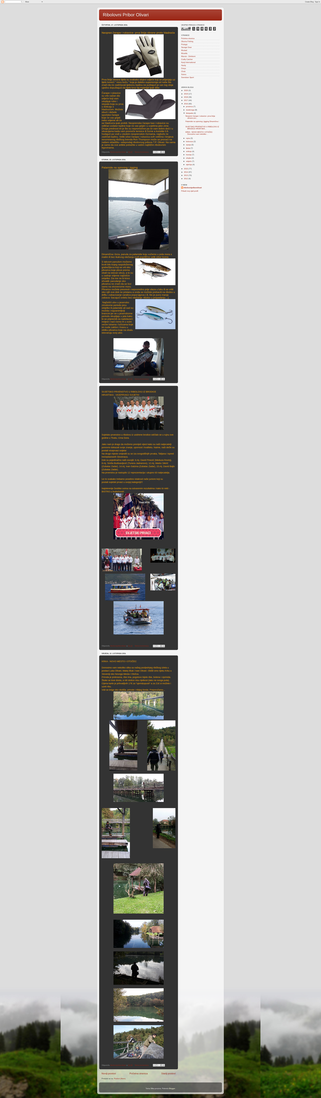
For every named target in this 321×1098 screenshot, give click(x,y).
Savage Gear (186, 47)
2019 (186, 94)
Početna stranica (139, 1073)
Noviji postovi (109, 1073)
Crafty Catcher (187, 59)
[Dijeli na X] (159, 152)
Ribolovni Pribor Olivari (126, 14)
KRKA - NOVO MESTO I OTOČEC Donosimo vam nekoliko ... (199, 133)
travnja (189, 155)
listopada (190, 113)
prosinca (189, 106)
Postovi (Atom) (120, 1079)
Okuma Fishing (187, 41)
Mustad (184, 50)
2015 (186, 169)
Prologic (184, 44)
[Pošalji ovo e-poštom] (154, 152)
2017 (186, 100)
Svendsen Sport (187, 77)
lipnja (188, 148)
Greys (183, 68)
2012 (186, 179)
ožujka (189, 158)
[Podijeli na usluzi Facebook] (161, 152)
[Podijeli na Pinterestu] (163, 152)
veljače (189, 161)
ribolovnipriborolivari (193, 188)
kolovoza (189, 141)
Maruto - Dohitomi (188, 56)
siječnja (189, 165)
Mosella (184, 53)
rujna (188, 138)
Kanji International (188, 62)
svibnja (189, 151)
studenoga (190, 110)
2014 (186, 172)
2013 (186, 175)
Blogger (172, 1088)
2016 (186, 104)
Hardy (183, 65)
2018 (186, 97)
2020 (186, 90)
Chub (183, 71)
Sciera (183, 74)
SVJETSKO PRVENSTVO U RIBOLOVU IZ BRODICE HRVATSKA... (202, 128)
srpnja (188, 145)
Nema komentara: (142, 152)
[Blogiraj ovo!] (156, 152)
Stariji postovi (168, 1073)
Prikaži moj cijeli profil (189, 191)
